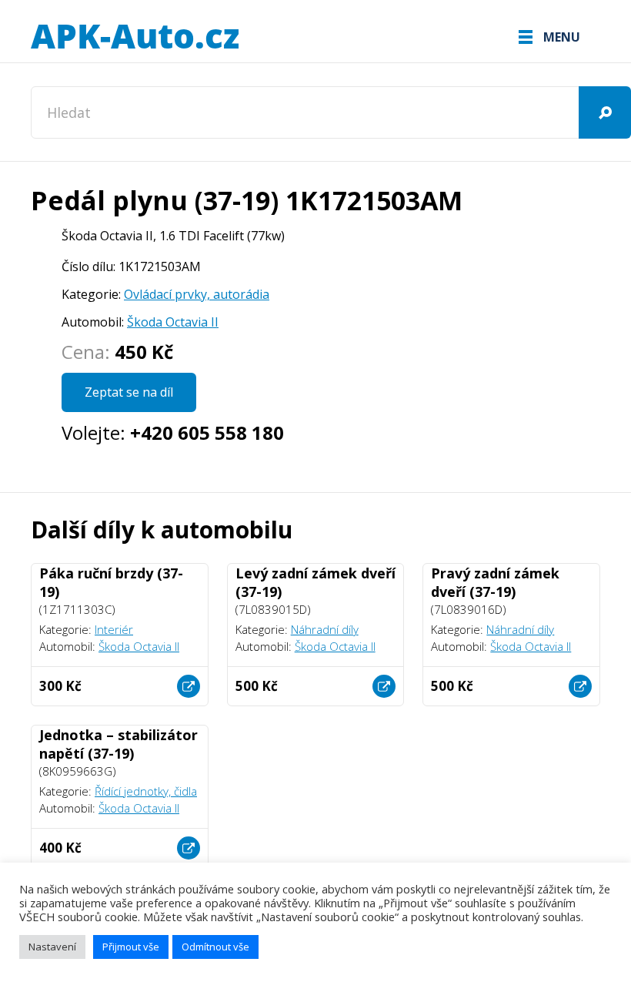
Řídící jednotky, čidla (146, 791)
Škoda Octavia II (173, 321)
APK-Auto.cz (135, 37)
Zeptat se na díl (129, 392)
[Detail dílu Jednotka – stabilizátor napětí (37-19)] (188, 848)
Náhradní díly (325, 629)
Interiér (114, 629)
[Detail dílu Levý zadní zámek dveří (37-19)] (384, 686)
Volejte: (173, 432)
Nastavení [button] (52, 947)
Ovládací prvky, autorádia (196, 294)
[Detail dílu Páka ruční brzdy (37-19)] (188, 686)
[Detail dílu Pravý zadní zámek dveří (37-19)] (580, 686)
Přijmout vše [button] (130, 947)
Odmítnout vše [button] (215, 947)
